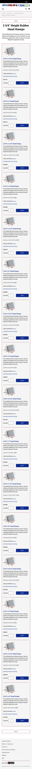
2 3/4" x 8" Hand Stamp (11, 526)
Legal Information (6, 741)
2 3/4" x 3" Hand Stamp (11, 101)
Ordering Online (6, 752)
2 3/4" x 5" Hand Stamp (11, 271)
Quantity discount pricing (10, 76)
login (26, 1)
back (16, 21)
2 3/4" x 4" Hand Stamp (11, 186)
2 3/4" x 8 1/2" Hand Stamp (12, 569)
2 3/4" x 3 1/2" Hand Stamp (12, 144)
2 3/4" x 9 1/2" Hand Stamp (12, 654)
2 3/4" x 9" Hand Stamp (11, 611)
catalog (9, 13)
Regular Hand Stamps (8, 15)
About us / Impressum (7, 744)
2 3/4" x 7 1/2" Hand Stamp (12, 484)
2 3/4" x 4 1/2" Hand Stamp (12, 229)
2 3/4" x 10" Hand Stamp (11, 696)
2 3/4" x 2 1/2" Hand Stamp (12, 59)
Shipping (4, 755)
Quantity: (5, 83)
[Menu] (2, 9)
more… (14, 73)
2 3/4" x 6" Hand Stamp (11, 356)
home (3, 13)
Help (3, 758)
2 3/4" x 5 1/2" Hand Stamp (12, 314)
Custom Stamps (18, 13)
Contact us (4, 746)
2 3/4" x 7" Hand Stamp (11, 441)
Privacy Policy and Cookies (8, 749)
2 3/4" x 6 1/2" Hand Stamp (12, 399)
